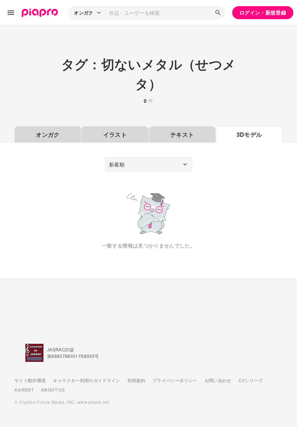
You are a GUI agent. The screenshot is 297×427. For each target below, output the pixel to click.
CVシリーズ (251, 380)
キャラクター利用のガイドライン (86, 380)
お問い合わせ (218, 380)
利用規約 (136, 380)
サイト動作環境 (30, 380)
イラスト (115, 134)
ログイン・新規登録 (262, 12)
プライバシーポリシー (174, 380)
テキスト (182, 134)
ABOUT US (53, 389)
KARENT (24, 389)
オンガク (47, 134)
